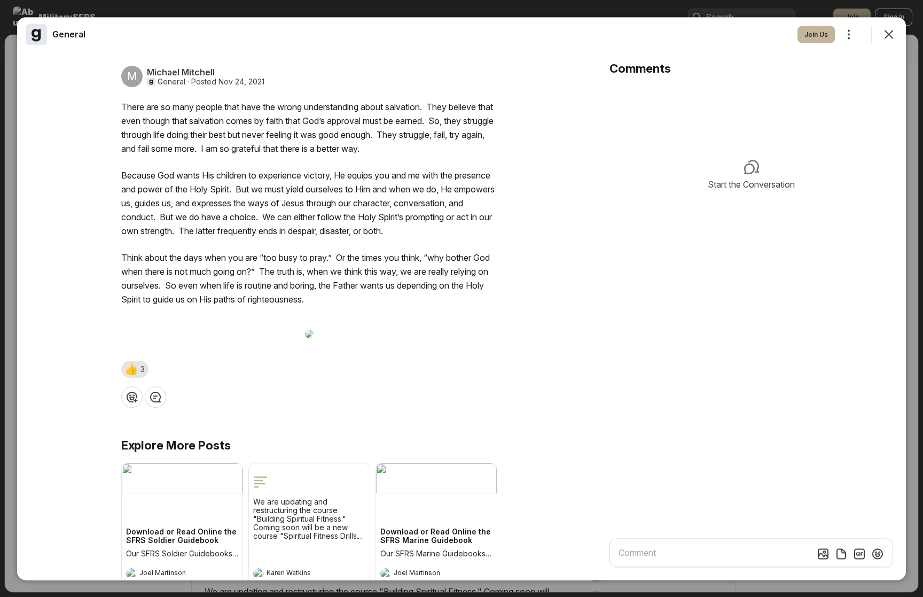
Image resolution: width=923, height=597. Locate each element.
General (171, 81)
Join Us (816, 34)
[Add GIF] (859, 553)
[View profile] (131, 573)
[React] (132, 396)
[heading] (171, 574)
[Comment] (155, 396)
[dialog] (461, 298)
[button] (134, 368)
